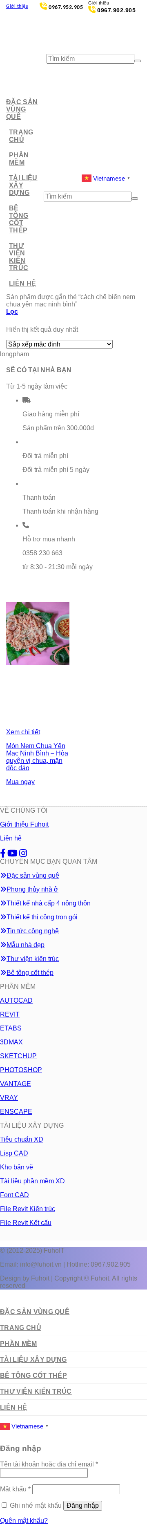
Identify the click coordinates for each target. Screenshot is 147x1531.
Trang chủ (21, 136)
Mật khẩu (15, 1489)
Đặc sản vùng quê (22, 109)
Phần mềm (19, 159)
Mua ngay (20, 781)
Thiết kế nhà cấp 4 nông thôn (49, 903)
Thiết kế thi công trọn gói (42, 917)
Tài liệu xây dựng (23, 185)
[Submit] (137, 61)
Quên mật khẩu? (24, 1520)
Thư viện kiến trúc (18, 256)
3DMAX (11, 1042)
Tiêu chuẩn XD (21, 1139)
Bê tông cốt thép (18, 219)
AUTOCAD (16, 1000)
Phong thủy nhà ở (32, 889)
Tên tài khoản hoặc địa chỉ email (49, 1464)
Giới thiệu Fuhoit (24, 824)
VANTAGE (15, 1083)
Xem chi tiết (23, 732)
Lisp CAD (14, 1153)
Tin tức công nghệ (33, 931)
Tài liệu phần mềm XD (32, 1181)
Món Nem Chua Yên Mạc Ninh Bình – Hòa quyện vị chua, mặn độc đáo (37, 756)
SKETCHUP (18, 1056)
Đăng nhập (83, 1505)
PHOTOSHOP (21, 1069)
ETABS (11, 1028)
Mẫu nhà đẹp (26, 944)
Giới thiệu (17, 6)
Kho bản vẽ (16, 1167)
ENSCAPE (16, 1111)
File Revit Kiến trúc (27, 1208)
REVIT (10, 1014)
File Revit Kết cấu (25, 1222)
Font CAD (14, 1194)
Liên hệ (22, 283)
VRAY (9, 1097)
